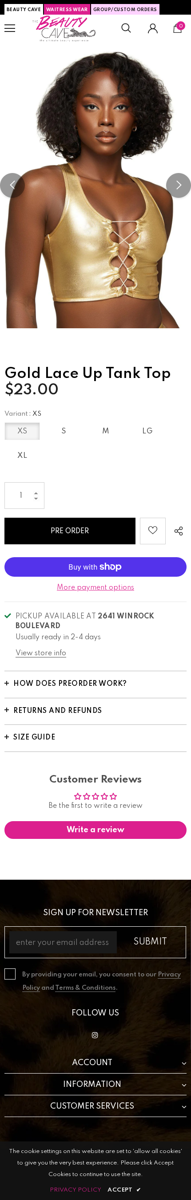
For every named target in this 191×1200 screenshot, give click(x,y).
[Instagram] (95, 1035)
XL (22, 456)
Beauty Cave (24, 10)
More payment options (95, 587)
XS (22, 431)
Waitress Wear (67, 10)
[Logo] (64, 28)
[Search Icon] (126, 28)
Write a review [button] (95, 830)
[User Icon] (153, 28)
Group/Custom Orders (125, 10)
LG (147, 431)
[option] (95, 185)
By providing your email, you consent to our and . (101, 981)
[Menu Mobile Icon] (9, 28)
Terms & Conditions (85, 988)
